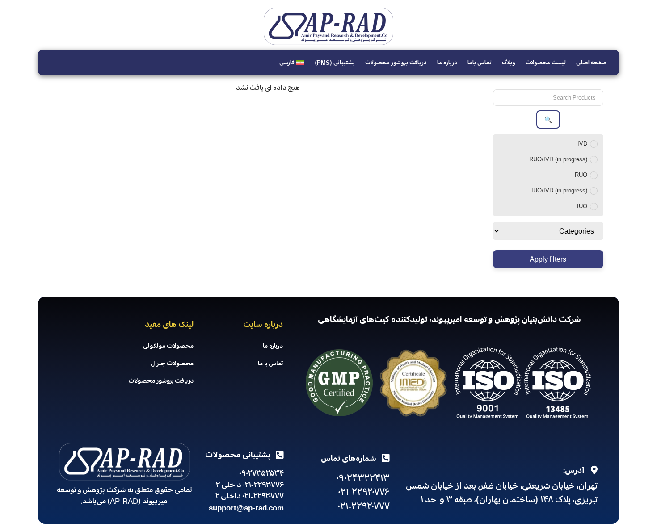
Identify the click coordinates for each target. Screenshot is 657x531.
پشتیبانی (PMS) (335, 62)
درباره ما (447, 62)
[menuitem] (291, 62)
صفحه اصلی (591, 62)
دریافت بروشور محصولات (396, 62)
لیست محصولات (546, 62)
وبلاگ (508, 62)
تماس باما (479, 62)
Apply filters (548, 259)
